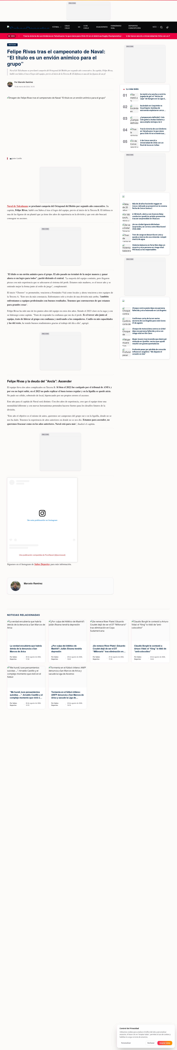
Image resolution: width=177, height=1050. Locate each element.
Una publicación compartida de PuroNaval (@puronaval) (42, 555)
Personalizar (126, 1043)
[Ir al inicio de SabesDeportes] (28, 27)
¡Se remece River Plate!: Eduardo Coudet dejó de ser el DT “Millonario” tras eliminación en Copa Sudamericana (109, 650)
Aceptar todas (165, 1043)
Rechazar (150, 1043)
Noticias (12, 45)
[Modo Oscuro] (167, 27)
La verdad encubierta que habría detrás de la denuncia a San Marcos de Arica (26, 648)
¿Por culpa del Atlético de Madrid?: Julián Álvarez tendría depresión (66, 648)
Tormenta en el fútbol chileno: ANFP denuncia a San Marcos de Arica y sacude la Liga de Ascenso (67, 696)
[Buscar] (161, 27)
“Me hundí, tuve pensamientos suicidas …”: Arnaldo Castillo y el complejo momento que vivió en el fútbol (26, 696)
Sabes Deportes (42, 564)
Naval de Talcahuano (17, 206)
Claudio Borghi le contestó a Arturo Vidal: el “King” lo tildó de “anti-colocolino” (150, 648)
